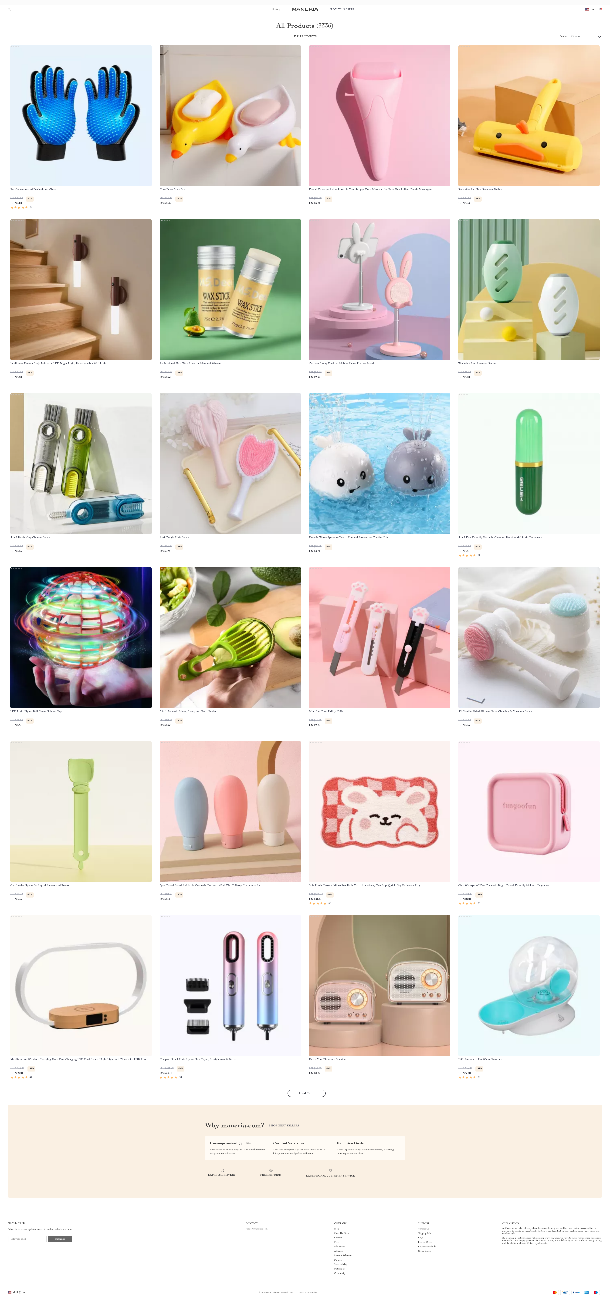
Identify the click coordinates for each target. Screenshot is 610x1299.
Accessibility (312, 1292)
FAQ (420, 1238)
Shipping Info (424, 1233)
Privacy (301, 1292)
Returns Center (425, 1242)
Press (336, 1242)
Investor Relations (343, 1256)
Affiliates (338, 1251)
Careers (338, 1238)
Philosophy (339, 1269)
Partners (338, 1260)
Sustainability (340, 1264)
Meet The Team (342, 1233)
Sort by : (564, 36)
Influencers (339, 1247)
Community (340, 1273)
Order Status (424, 1251)
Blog (336, 1229)
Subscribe (60, 1238)
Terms (292, 1292)
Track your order (342, 9)
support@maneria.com (257, 1229)
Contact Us (423, 1229)
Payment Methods (427, 1247)
